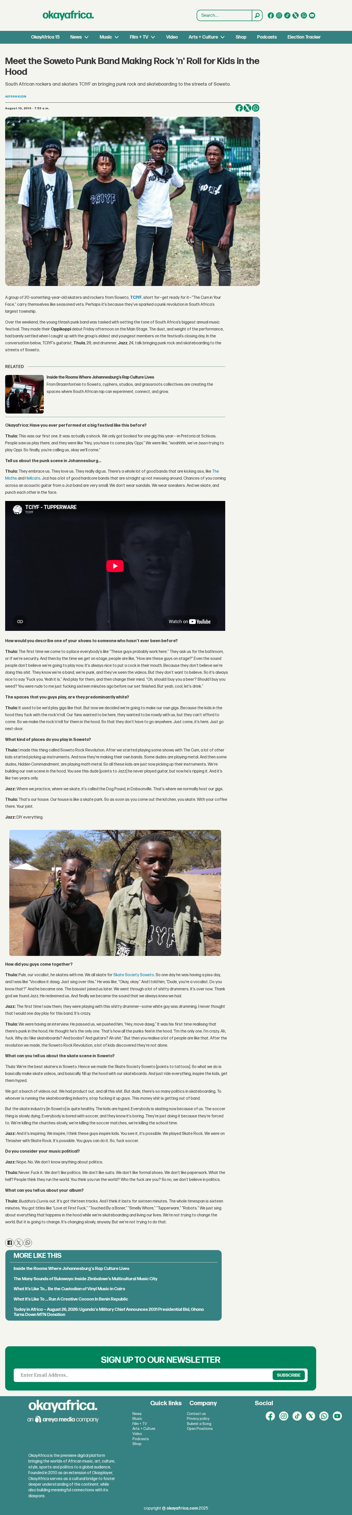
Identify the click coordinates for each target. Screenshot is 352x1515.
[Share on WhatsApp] (255, 108)
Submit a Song (199, 1424)
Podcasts (267, 37)
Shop (241, 37)
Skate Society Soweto (133, 975)
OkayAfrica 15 (45, 37)
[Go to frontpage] (68, 15)
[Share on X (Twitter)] (247, 108)
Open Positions (200, 1429)
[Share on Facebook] (239, 108)
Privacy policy (198, 1419)
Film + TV (139, 37)
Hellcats (32, 478)
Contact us (196, 1414)
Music (106, 37)
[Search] (257, 15)
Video (172, 37)
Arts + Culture (203, 37)
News (76, 37)
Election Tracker (304, 37)
